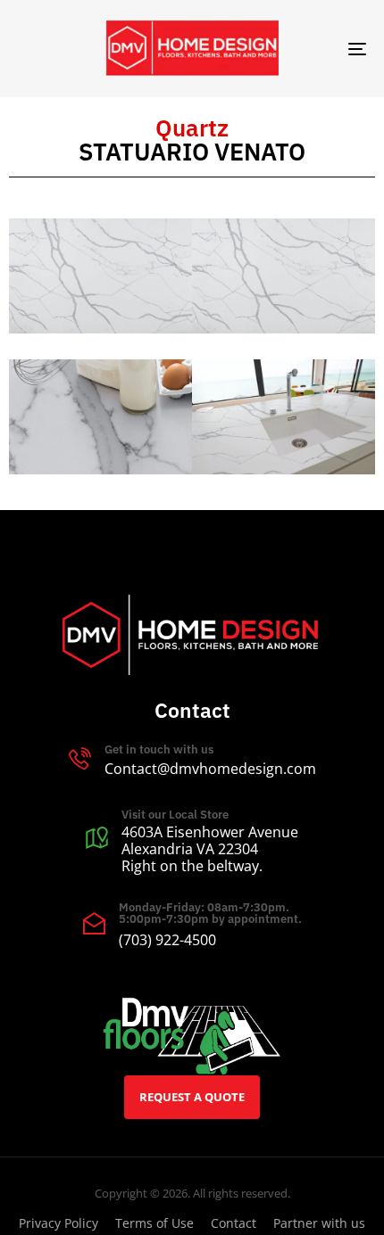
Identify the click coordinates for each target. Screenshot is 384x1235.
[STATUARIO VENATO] (100, 275)
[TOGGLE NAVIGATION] (308, 48)
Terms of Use (154, 1222)
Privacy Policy (58, 1222)
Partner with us (319, 1222)
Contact (233, 1222)
